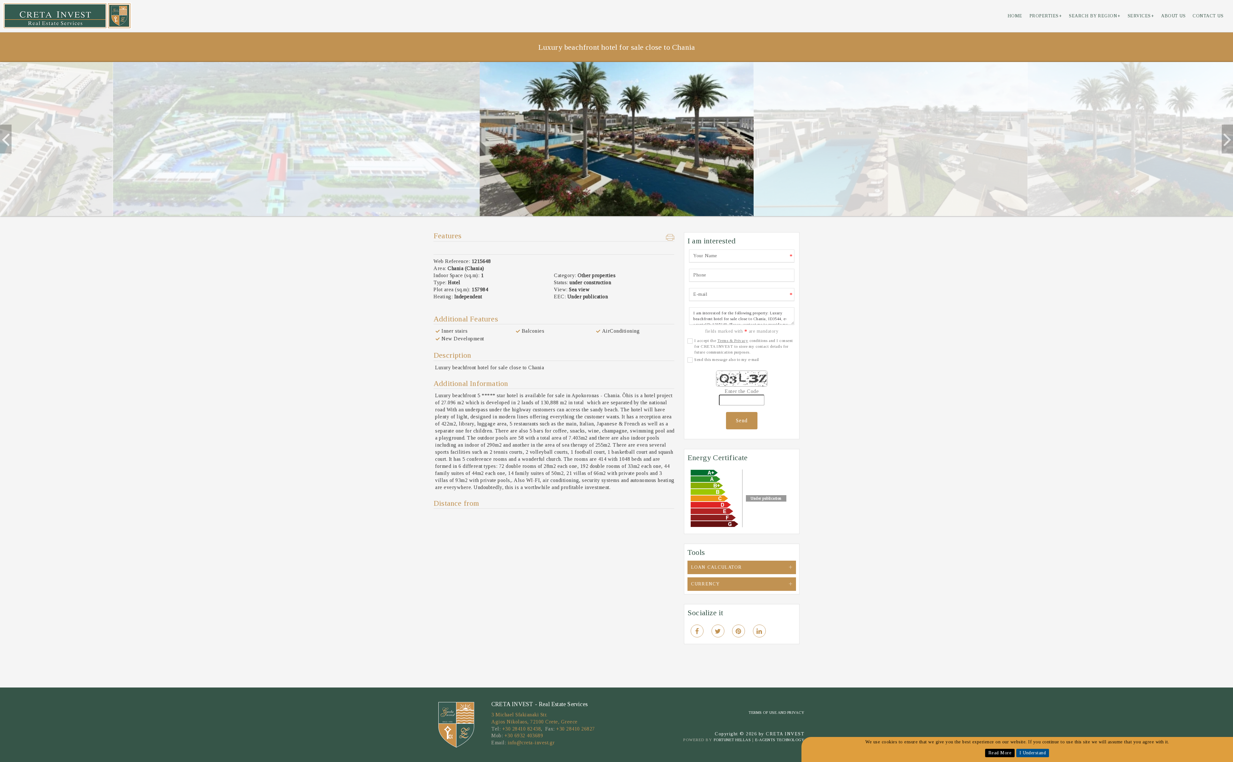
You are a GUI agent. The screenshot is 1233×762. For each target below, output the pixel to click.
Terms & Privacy (732, 340)
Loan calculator (716, 567)
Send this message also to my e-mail (726, 359)
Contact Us (1208, 15)
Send (742, 420)
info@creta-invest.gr (531, 742)
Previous (5, 139)
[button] (670, 238)
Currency (705, 584)
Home (1015, 15)
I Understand (1032, 752)
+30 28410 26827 (575, 728)
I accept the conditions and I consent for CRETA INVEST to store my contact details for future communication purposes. (743, 346)
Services (1141, 15)
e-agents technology (780, 740)
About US (1173, 15)
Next (1226, 139)
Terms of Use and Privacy (776, 712)
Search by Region (1095, 15)
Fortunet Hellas (732, 740)
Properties (1045, 15)
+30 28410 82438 (521, 728)
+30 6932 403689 (523, 735)
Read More (1000, 752)
